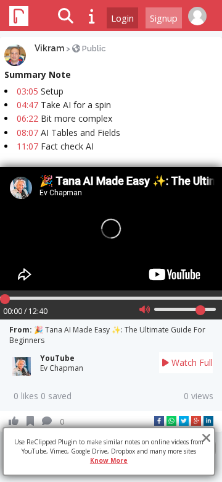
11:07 (27, 146)
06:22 (27, 118)
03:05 (27, 91)
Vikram (49, 48)
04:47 (27, 105)
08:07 (27, 132)
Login (122, 18)
